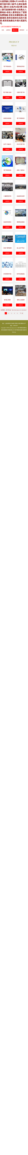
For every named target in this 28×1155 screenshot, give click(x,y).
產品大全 (15, 30)
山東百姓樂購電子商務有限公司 (11, 26)
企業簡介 (8, 30)
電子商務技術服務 (22, 327)
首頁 (3, 30)
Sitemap (14, 332)
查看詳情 (7, 71)
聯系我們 (22, 30)
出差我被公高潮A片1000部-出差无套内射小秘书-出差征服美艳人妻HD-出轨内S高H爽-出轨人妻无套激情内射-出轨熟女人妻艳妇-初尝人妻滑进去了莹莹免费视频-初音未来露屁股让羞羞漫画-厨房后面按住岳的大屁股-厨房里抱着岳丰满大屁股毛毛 (13, 12)
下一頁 (21, 313)
